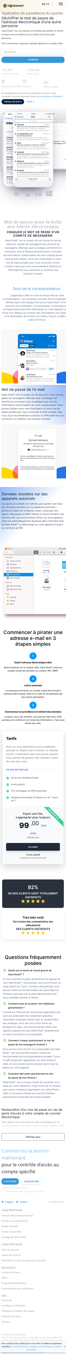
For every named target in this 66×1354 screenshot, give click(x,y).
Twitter (23, 1201)
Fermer (64, 1347)
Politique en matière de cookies (18, 1310)
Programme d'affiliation (14, 1283)
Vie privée (7, 1300)
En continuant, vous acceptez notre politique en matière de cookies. (35, 1348)
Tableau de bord (12, 101)
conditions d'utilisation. (51, 96)
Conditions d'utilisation (14, 1305)
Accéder (33, 846)
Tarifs (29, 101)
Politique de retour (11, 1316)
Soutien (6, 1321)
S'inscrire (10, 1181)
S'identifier (31, 1181)
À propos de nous (11, 1272)
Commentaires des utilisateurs (18, 1288)
